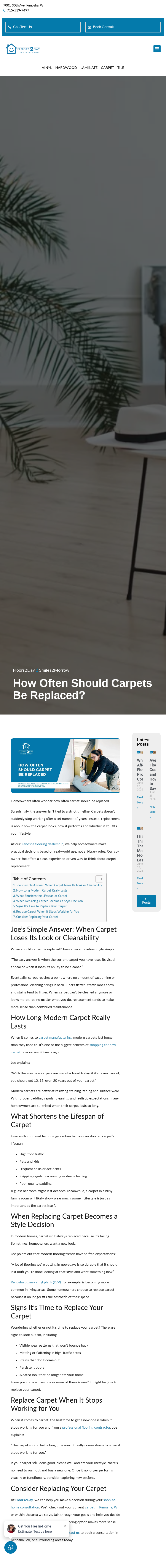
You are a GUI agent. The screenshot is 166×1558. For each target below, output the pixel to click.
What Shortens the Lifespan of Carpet (41, 896)
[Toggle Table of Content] (97, 879)
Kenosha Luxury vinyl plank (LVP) (36, 1282)
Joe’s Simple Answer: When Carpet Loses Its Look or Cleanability (59, 885)
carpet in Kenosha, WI (101, 1507)
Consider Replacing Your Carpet (37, 917)
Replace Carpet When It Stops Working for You (47, 911)
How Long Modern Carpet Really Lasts (41, 890)
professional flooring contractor (86, 1427)
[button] (157, 48)
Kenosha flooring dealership (42, 844)
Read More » (140, 802)
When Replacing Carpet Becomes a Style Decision (49, 901)
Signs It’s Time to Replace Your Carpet (41, 906)
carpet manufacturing (55, 1037)
